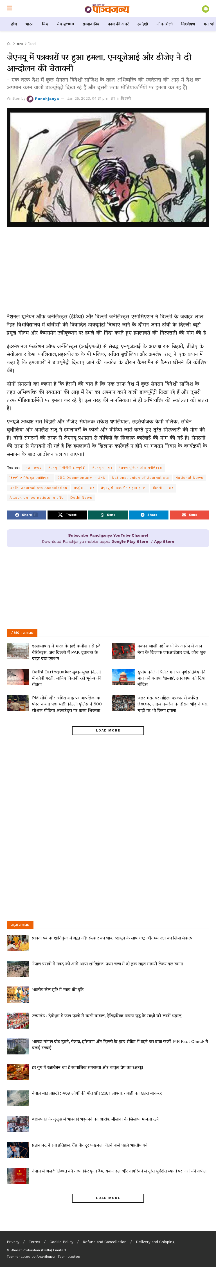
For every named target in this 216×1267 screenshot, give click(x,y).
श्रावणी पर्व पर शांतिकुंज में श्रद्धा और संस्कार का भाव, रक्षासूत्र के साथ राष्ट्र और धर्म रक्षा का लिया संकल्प (112, 937)
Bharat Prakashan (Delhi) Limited (38, 1250)
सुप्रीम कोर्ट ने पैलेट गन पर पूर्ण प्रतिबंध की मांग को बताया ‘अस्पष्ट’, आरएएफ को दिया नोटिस (171, 678)
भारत (29, 24)
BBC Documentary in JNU (81, 478)
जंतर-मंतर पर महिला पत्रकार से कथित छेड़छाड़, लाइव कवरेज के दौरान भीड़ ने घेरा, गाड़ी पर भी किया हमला (173, 704)
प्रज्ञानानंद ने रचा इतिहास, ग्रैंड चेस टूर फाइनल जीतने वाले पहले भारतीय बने (89, 1145)
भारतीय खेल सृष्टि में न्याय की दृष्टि (57, 989)
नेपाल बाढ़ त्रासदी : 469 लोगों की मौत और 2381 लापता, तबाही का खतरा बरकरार (97, 1093)
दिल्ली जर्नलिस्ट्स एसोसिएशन (30, 478)
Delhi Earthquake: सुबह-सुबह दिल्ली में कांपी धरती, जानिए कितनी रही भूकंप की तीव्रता (66, 678)
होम (14, 24)
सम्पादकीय (90, 24)
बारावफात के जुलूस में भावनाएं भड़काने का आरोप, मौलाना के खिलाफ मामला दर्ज (95, 1119)
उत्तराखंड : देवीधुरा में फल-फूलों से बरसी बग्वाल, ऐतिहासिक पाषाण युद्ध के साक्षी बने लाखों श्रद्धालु (106, 1015)
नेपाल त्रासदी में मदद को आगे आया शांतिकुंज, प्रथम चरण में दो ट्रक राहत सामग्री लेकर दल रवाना (107, 963)
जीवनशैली (164, 24)
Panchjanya (47, 98)
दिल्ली (32, 44)
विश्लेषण (188, 24)
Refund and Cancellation (105, 1242)
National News (189, 478)
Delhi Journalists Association (38, 488)
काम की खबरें (118, 24)
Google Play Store (129, 541)
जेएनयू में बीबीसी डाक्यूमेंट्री (67, 468)
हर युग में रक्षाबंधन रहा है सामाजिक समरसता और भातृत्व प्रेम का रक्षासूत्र (87, 1067)
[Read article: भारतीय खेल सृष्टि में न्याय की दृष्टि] (18, 994)
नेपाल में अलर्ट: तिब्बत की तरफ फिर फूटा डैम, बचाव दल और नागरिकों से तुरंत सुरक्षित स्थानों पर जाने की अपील (119, 1170)
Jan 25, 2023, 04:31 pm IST (91, 98)
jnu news (33, 468)
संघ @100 (65, 24)
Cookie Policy (61, 1242)
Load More (108, 730)
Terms (34, 1242)
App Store (164, 541)
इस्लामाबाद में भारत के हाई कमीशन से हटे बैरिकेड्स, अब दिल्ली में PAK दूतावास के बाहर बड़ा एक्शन (66, 652)
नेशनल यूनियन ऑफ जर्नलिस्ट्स (140, 468)
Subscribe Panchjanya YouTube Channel (108, 535)
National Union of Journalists (140, 478)
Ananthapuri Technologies (58, 1257)
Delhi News (81, 498)
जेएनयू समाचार (102, 468)
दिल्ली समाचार (163, 488)
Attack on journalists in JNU (37, 498)
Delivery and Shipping (155, 1242)
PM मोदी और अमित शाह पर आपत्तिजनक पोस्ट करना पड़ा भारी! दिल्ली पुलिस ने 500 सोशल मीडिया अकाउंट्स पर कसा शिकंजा (67, 704)
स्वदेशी (142, 24)
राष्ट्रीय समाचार (84, 488)
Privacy (13, 1242)
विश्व (45, 24)
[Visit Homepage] (107, 8)
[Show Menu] (9, 8)
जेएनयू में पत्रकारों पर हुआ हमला (124, 488)
